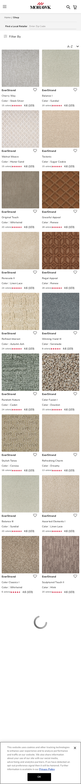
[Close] (75, 748)
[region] (40, 763)
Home (7, 17)
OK (39, 777)
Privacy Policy (47, 769)
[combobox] (74, 47)
